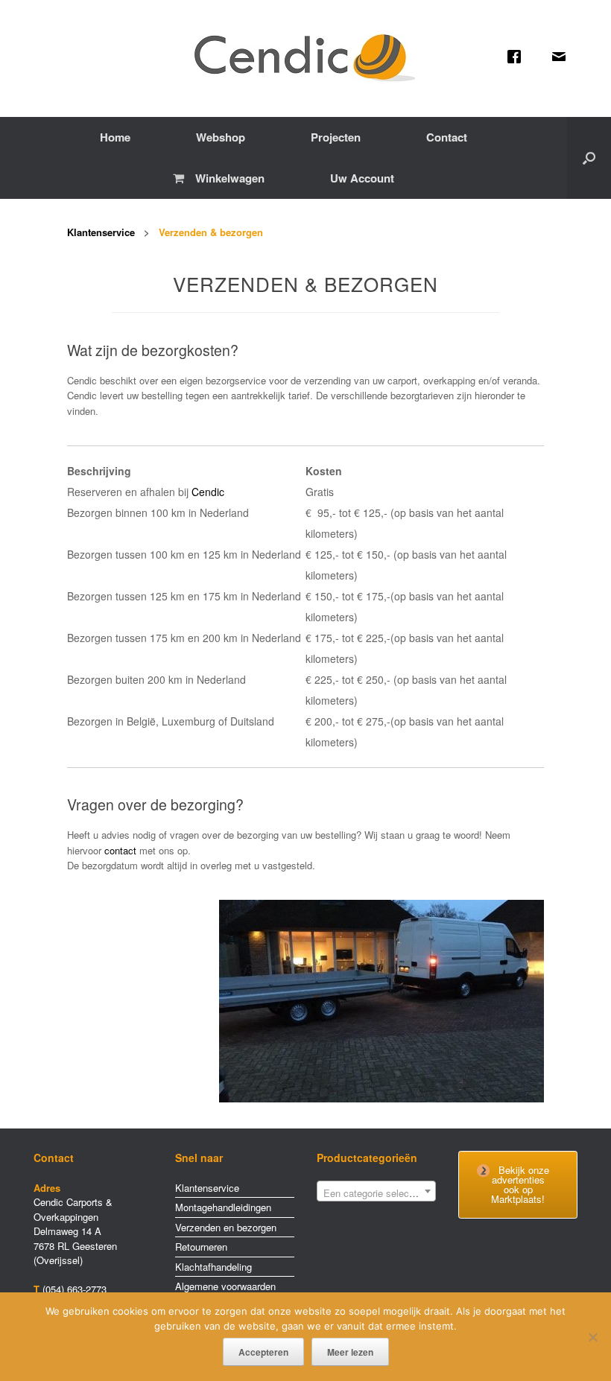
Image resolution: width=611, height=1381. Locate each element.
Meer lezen (350, 1352)
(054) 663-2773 (74, 1289)
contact (120, 850)
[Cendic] (305, 58)
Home (115, 137)
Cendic (207, 491)
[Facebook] (518, 56)
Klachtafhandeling (213, 1267)
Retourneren (201, 1246)
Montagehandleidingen (223, 1207)
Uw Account (362, 178)
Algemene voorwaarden (225, 1286)
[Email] (562, 56)
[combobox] (376, 1191)
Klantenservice (101, 232)
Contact (446, 137)
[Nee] (592, 1337)
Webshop (220, 137)
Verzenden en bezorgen (225, 1227)
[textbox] (376, 1193)
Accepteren (263, 1352)
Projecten (336, 137)
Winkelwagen (230, 178)
